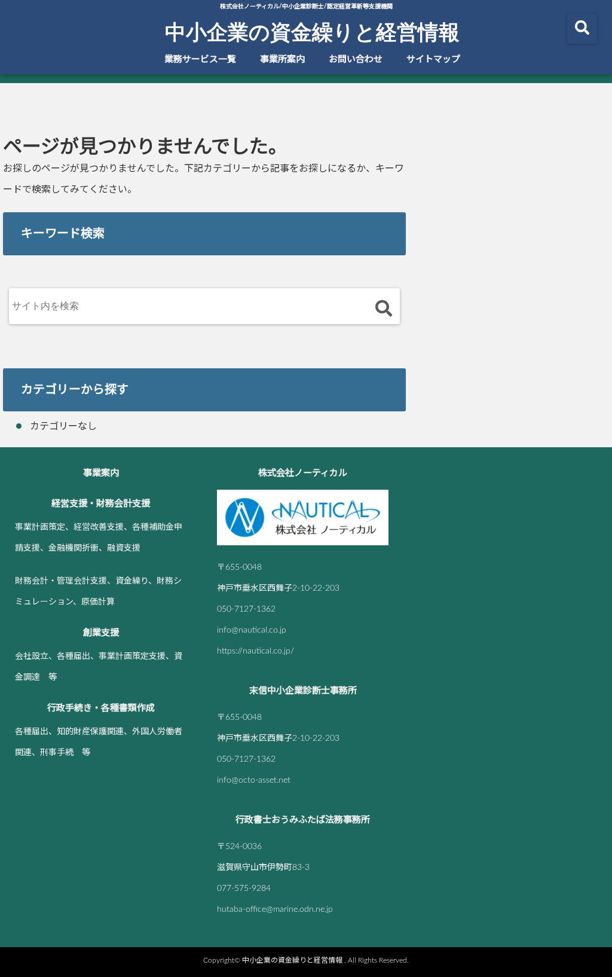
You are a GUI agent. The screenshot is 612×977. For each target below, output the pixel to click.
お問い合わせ (355, 59)
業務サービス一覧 (200, 59)
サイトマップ (433, 59)
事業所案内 (282, 59)
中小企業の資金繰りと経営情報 (312, 31)
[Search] (383, 308)
